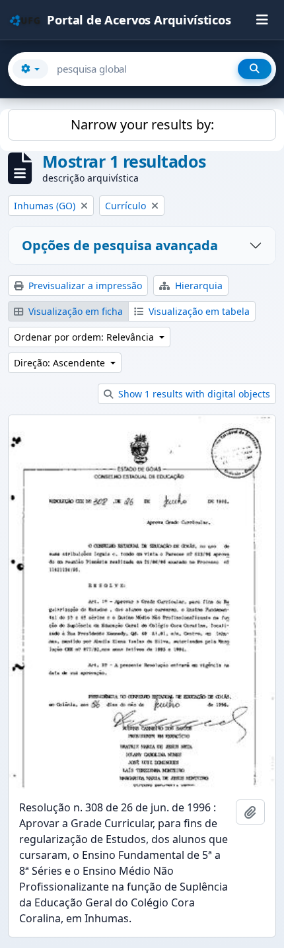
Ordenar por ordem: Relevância (85, 337)
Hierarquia (197, 285)
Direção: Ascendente (61, 362)
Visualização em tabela (198, 311)
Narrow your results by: (142, 124)
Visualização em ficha (74, 311)
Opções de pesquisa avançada (120, 245)
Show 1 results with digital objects (193, 394)
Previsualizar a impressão (84, 285)
